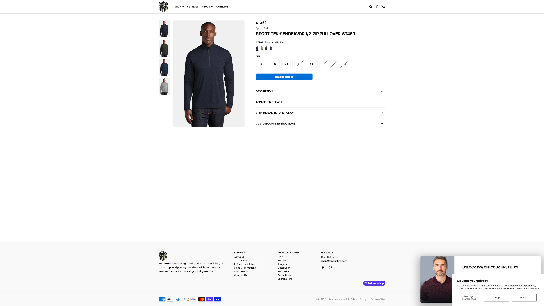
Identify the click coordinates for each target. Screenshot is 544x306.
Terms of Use (378, 299)
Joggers (282, 264)
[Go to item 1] (164, 28)
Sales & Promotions (245, 267)
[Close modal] (535, 261)
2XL (287, 64)
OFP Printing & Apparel (336, 299)
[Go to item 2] (164, 48)
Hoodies (282, 260)
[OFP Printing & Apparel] (163, 6)
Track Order (241, 260)
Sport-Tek (262, 28)
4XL (312, 64)
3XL (262, 64)
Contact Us (240, 275)
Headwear (283, 271)
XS (274, 64)
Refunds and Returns (245, 264)
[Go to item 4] (164, 86)
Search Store (285, 278)
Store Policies (241, 271)
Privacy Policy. (531, 288)
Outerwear (284, 267)
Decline (524, 297)
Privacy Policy (358, 299)
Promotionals (285, 275)
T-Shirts (282, 256)
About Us (239, 256)
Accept (496, 297)
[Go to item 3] (164, 67)
